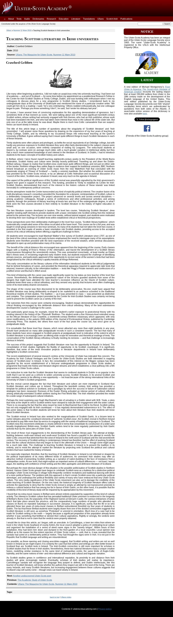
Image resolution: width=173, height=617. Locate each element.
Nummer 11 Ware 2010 (22, 30)
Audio (27, 19)
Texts (18, 19)
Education (64, 19)
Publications (126, 19)
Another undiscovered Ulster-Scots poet (32, 576)
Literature (75, 19)
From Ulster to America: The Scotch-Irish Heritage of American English (147, 89)
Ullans (100, 19)
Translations (89, 19)
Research (51, 19)
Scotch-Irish (112, 19)
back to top (54, 597)
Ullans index (66, 597)
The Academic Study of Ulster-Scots (35, 580)
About (11, 19)
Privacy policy (105, 609)
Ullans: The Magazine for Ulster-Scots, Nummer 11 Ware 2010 (45, 55)
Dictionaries (38, 19)
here (145, 114)
